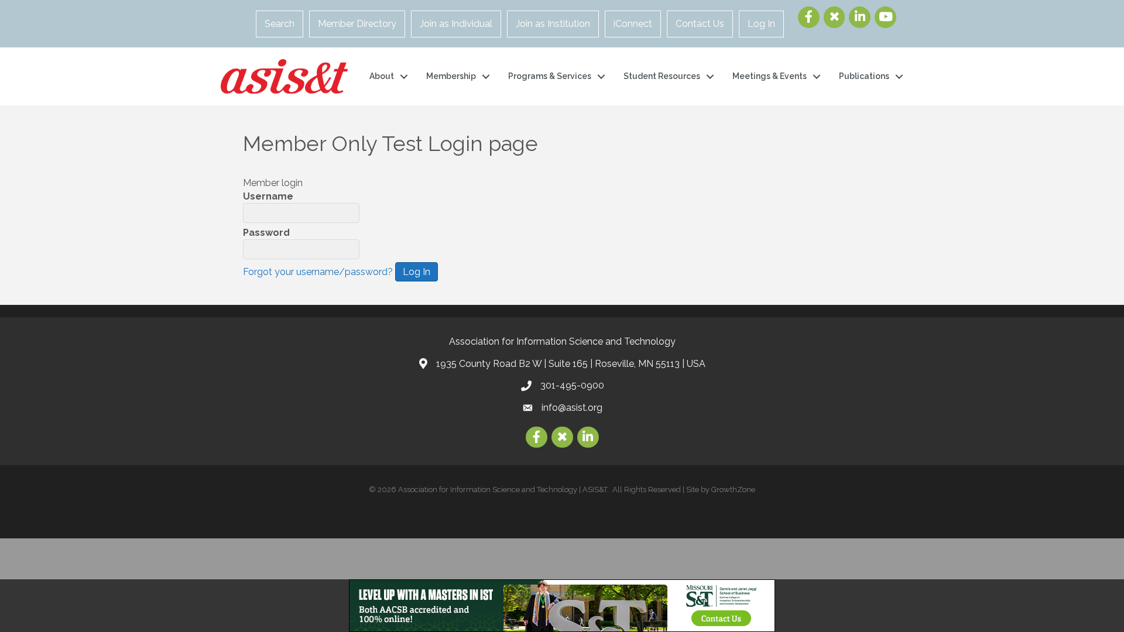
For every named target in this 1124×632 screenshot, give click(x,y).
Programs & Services (549, 76)
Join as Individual (456, 23)
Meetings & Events (769, 76)
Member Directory (357, 23)
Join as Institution (553, 23)
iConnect (633, 23)
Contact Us (700, 23)
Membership (451, 76)
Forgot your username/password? (318, 271)
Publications (864, 76)
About (381, 76)
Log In (761, 23)
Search (279, 23)
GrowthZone (733, 489)
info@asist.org (572, 407)
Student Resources (661, 76)
